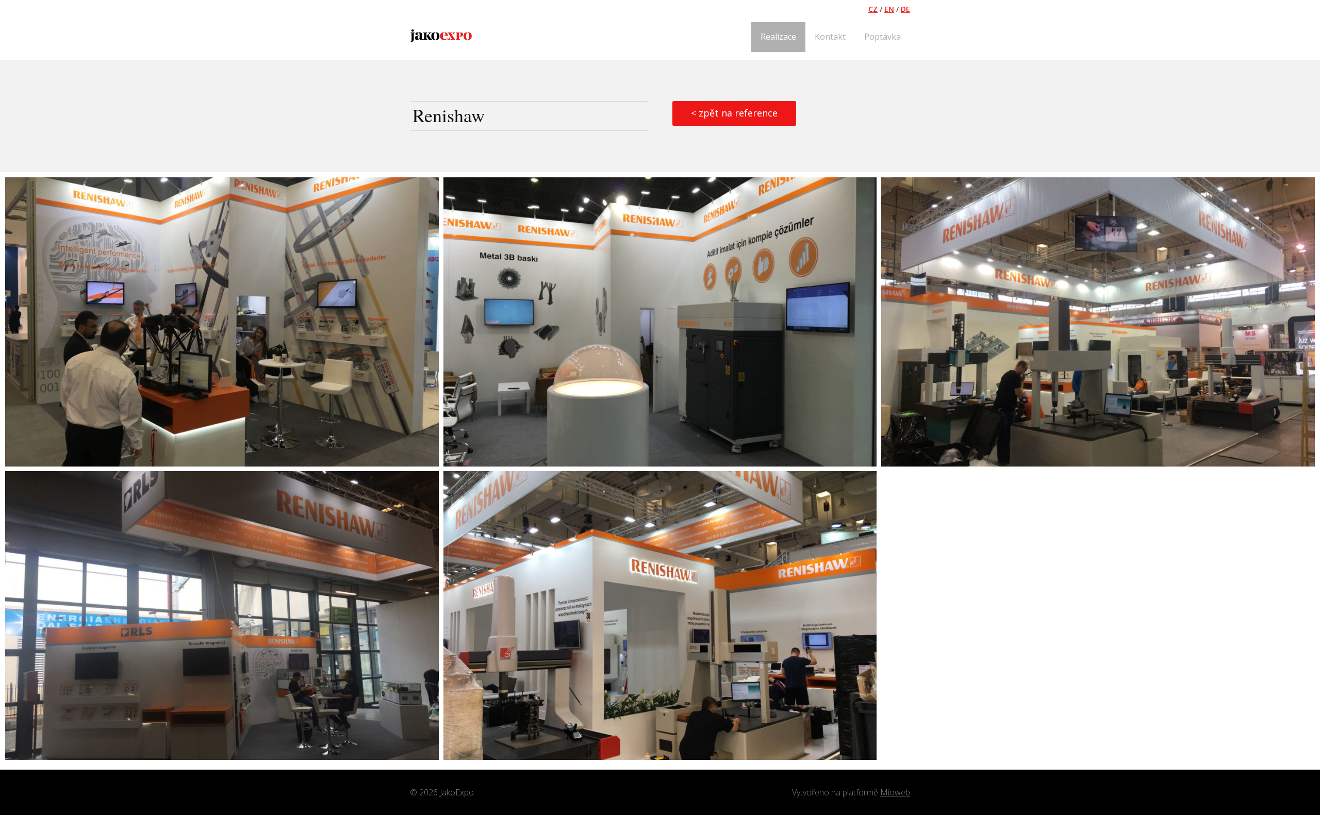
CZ (873, 9)
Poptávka (882, 36)
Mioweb (895, 792)
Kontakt (830, 36)
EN (889, 9)
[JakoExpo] (441, 36)
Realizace (778, 36)
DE (905, 9)
